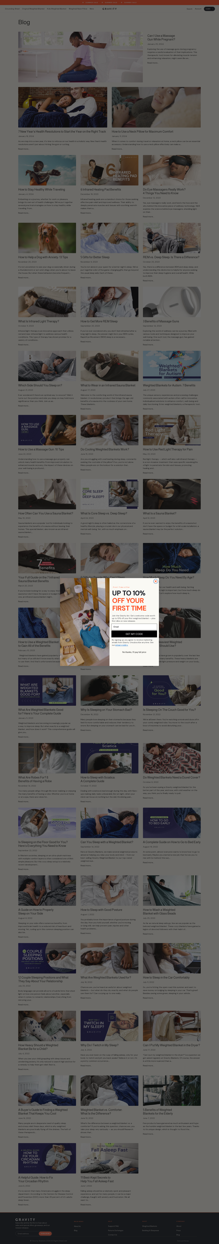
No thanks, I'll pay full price (134, 652)
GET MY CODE (134, 634)
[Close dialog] (155, 581)
